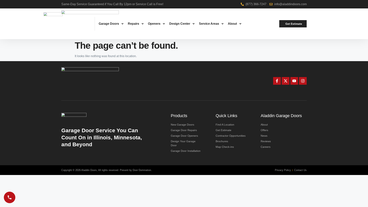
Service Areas (209, 23)
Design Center (179, 23)
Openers (154, 23)
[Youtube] (294, 81)
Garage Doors (109, 23)
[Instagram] (303, 81)
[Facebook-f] (277, 81)
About (232, 23)
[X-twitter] (285, 81)
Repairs (133, 23)
